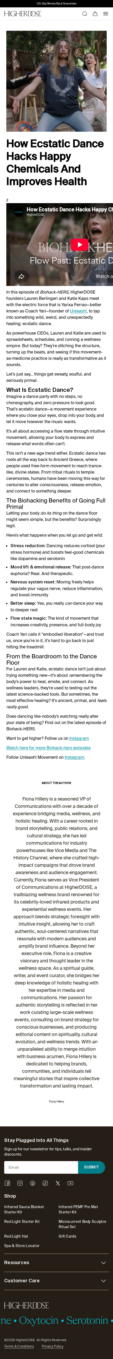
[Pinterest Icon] (32, 1183)
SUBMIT (91, 1167)
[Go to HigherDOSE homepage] (22, 13)
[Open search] (84, 14)
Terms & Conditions (19, 1346)
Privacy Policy (52, 1346)
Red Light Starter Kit (22, 1221)
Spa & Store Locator (21, 1245)
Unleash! (78, 311)
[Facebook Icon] (7, 1183)
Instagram (79, 738)
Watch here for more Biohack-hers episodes (48, 748)
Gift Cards (67, 1236)
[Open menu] (105, 14)
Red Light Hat (16, 1236)
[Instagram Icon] (20, 1183)
